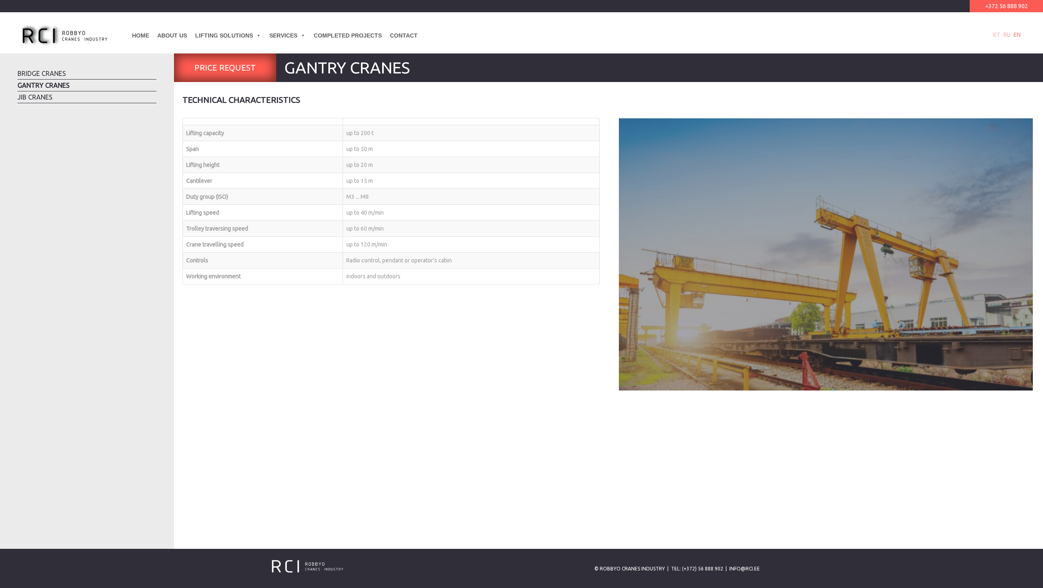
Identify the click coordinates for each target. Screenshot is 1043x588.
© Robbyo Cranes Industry (629, 568)
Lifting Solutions (224, 35)
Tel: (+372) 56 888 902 (697, 568)
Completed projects (348, 35)
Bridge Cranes (42, 73)
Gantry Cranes (44, 85)
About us (172, 35)
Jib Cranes (35, 97)
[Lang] (426, 35)
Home (140, 35)
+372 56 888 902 (1006, 6)
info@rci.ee (744, 568)
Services (283, 35)
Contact (404, 35)
